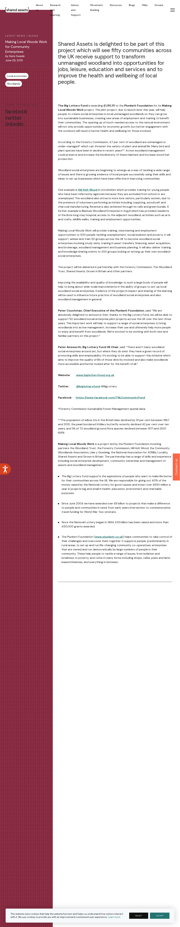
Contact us (176, 467)
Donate (159, 5)
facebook (16, 111)
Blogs (132, 5)
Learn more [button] (114, 917)
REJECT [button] (138, 916)
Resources (116, 5)
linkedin (14, 124)
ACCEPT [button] (159, 916)
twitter (13, 118)
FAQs (145, 5)
